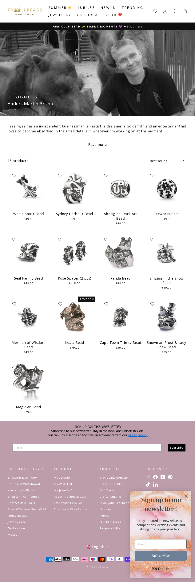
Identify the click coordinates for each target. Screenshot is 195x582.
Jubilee (86, 7)
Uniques (106, 509)
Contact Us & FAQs (21, 503)
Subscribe (177, 447)
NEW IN (108, 7)
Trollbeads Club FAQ (69, 503)
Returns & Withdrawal (24, 484)
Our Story (107, 490)
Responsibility (110, 528)
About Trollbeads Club (70, 496)
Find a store (16, 528)
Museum (14, 534)
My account (62, 477)
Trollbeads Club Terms (70, 509)
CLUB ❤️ (114, 15)
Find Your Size (18, 516)
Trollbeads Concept (114, 477)
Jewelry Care (17, 522)
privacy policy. (138, 435)
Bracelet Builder (111, 484)
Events (105, 516)
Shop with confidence (23, 496)
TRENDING (132, 7)
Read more (97, 144)
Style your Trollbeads (115, 503)
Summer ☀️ (61, 7)
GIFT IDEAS (88, 15)
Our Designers (110, 522)
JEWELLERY (60, 15)
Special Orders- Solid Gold (27, 509)
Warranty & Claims (21, 490)
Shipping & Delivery (22, 477)
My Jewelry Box (65, 490)
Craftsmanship (110, 496)
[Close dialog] (186, 496)
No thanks (160, 568)
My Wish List (63, 484)
